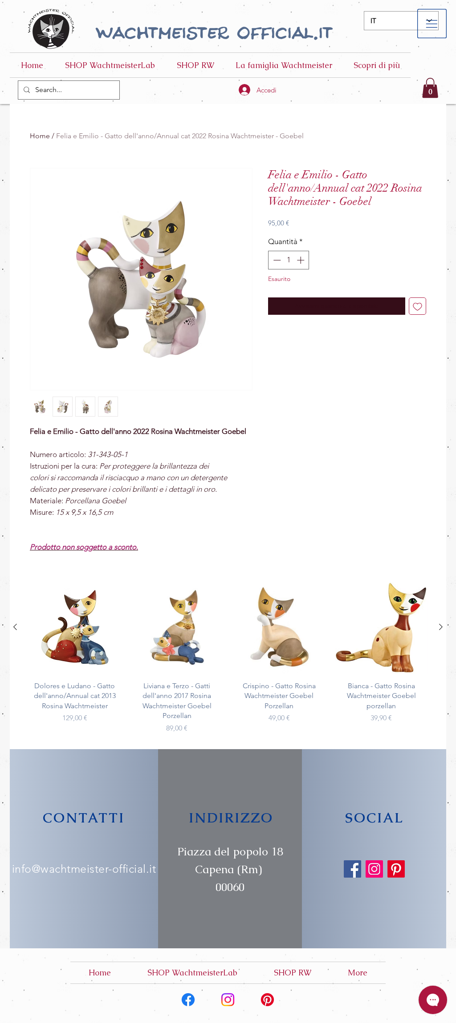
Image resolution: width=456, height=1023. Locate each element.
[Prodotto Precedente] (15, 627)
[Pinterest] (396, 869)
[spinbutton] (289, 260)
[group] (228, 657)
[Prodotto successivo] (441, 627)
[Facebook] (352, 869)
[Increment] (301, 260)
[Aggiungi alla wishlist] (417, 306)
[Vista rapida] (75, 627)
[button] (432, 24)
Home (40, 136)
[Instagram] (374, 869)
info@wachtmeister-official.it (84, 868)
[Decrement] (276, 260)
